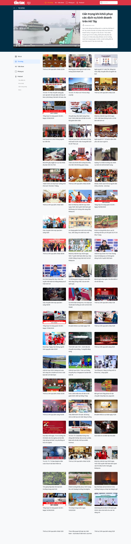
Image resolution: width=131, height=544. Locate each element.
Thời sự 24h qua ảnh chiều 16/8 (104, 326)
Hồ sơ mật (21, 83)
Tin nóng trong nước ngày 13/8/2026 (77, 509)
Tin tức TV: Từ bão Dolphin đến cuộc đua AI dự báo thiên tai (53, 462)
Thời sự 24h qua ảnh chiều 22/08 (53, 69)
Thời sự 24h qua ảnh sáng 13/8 (104, 531)
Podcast (81, 2)
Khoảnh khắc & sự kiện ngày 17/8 (79, 326)
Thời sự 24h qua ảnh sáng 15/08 (53, 414)
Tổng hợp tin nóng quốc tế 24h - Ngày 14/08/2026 (53, 509)
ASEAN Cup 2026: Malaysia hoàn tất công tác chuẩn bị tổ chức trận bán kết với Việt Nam (54, 372)
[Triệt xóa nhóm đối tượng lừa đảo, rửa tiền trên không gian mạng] (80, 154)
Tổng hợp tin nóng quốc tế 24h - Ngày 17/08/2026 (53, 327)
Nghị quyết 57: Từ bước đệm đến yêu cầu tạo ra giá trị (105, 140)
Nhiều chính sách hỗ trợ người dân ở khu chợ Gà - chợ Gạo (105, 185)
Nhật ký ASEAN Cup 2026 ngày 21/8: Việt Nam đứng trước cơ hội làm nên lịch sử (105, 118)
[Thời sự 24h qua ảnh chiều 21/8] (106, 84)
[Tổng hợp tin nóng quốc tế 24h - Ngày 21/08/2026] (54, 107)
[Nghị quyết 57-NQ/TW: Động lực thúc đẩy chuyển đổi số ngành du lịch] (106, 60)
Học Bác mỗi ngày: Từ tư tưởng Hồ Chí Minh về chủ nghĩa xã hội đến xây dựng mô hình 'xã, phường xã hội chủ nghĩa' (54, 439)
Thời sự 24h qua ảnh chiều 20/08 (79, 184)
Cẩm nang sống (22, 86)
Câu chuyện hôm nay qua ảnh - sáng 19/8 (53, 231)
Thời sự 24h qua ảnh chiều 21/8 (104, 92)
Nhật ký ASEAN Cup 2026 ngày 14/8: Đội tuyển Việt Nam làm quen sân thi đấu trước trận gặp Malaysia (105, 464)
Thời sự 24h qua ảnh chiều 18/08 (53, 253)
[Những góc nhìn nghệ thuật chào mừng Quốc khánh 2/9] (80, 60)
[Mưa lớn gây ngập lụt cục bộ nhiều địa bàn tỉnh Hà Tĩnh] (54, 154)
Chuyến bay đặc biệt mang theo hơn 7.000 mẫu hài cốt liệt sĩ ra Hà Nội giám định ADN (80, 118)
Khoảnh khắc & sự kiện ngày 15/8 (105, 414)
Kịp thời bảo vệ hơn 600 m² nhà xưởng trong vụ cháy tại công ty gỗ (105, 488)
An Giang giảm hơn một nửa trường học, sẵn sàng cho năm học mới (80, 231)
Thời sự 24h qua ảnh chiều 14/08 (79, 461)
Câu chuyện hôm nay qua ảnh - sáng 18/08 (53, 304)
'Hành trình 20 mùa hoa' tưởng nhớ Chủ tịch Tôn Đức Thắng (54, 185)
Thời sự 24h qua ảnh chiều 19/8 (53, 205)
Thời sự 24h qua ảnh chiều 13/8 (53, 531)
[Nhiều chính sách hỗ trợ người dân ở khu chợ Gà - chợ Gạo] (106, 175)
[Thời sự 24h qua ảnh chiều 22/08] (54, 60)
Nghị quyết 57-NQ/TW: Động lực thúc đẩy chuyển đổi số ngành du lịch (105, 71)
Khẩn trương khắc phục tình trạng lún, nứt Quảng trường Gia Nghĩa (80, 488)
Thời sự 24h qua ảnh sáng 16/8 (104, 347)
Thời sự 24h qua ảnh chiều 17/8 (104, 302)
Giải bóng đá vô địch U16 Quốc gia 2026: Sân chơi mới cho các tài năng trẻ (105, 510)
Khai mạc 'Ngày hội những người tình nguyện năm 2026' (53, 348)
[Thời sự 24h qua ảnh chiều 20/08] (80, 175)
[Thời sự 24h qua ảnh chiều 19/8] (54, 196)
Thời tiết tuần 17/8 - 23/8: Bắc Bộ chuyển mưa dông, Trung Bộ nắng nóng (80, 349)
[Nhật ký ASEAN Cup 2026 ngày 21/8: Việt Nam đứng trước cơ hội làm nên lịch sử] (106, 107)
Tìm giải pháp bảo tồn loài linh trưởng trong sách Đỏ (52, 488)
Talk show (61, 2)
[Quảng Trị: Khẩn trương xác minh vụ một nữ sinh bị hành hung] (106, 154)
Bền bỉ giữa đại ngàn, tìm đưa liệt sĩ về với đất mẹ (105, 280)
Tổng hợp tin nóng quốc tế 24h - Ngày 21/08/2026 (53, 117)
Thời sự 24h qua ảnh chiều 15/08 (53, 393)
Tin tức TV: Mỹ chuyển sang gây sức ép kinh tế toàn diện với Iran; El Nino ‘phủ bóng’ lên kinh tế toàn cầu (54, 95)
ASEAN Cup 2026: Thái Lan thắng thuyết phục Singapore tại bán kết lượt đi (80, 372)
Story (19, 90)
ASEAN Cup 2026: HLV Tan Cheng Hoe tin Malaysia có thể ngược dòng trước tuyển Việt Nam (105, 256)
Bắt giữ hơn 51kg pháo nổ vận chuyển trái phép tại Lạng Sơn (104, 395)
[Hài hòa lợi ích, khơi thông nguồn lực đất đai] (54, 130)
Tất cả (20, 56)
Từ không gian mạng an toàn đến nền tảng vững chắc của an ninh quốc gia (79, 281)
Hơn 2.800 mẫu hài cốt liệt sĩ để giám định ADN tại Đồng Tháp (79, 395)
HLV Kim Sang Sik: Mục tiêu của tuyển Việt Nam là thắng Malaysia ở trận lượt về (54, 281)
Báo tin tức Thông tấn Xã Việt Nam (28, 4)
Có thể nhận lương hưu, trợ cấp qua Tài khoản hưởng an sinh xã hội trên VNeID (80, 305)
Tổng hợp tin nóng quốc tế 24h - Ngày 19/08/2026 (104, 206)
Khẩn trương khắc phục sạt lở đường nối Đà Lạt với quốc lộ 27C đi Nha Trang (105, 232)
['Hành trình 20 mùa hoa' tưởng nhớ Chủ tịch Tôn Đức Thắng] (54, 175)
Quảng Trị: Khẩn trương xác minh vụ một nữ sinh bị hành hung (105, 164)
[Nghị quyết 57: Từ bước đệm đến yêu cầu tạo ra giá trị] (106, 130)
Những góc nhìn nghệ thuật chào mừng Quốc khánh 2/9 (79, 70)
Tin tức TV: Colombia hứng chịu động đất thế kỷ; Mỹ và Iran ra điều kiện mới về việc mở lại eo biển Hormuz (80, 439)
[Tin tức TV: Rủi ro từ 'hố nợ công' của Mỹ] (80, 84)
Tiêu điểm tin (21, 80)
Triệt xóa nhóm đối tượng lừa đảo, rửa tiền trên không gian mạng (80, 164)
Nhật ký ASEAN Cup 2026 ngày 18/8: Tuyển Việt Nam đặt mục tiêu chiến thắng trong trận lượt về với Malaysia (80, 257)
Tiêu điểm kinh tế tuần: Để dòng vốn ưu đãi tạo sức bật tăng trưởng (80, 416)
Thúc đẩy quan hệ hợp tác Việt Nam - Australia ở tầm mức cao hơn (80, 532)
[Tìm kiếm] (102, 3)
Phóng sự (71, 2)
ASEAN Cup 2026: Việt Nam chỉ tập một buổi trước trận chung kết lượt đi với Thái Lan (80, 141)
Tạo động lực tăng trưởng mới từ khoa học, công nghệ (105, 371)
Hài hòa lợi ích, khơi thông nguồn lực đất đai (53, 140)
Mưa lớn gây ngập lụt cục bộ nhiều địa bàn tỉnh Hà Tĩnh (54, 164)
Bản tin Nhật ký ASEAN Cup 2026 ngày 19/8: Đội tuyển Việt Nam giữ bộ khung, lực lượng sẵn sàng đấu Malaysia (80, 208)
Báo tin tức (19, 2)
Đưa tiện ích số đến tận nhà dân (104, 436)
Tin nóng (50, 2)
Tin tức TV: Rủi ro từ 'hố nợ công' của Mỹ (79, 94)
